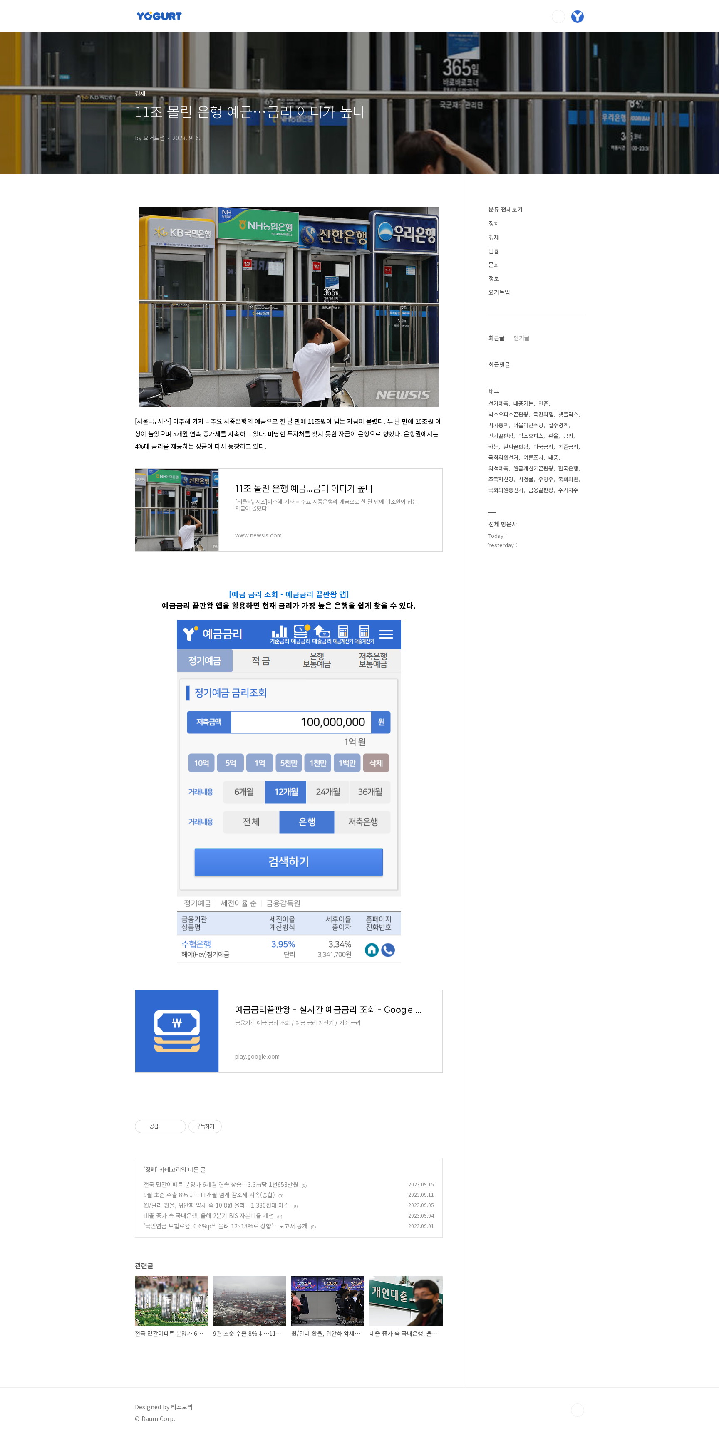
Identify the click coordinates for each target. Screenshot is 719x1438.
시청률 (525, 479)
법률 (493, 251)
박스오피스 (530, 436)
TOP (577, 1410)
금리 (568, 436)
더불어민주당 (528, 425)
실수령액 (558, 425)
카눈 (493, 446)
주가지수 (568, 490)
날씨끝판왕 (515, 446)
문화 (493, 264)
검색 (558, 16)
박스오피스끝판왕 (508, 414)
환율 (553, 436)
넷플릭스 (568, 414)
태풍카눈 (523, 403)
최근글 (496, 338)
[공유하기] (166, 1126)
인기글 (521, 338)
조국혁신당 (500, 479)
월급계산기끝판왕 (533, 468)
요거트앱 (499, 292)
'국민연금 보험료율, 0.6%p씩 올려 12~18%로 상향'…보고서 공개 (225, 1226)
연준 (543, 403)
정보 (493, 278)
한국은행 (568, 468)
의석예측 (498, 468)
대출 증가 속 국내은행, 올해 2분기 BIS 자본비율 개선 (209, 1215)
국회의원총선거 (505, 490)
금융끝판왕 (540, 490)
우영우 (545, 479)
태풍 (553, 457)
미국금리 (543, 446)
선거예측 (498, 403)
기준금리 (568, 446)
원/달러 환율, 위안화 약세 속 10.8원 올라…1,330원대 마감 (216, 1205)
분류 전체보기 (505, 209)
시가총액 (498, 425)
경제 (150, 1169)
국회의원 (568, 479)
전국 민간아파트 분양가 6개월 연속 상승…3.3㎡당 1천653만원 (221, 1184)
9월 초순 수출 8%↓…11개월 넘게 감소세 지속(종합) (209, 1194)
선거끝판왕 (500, 436)
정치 (493, 223)
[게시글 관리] (176, 1126)
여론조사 (533, 457)
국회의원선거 (503, 457)
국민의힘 (543, 414)
